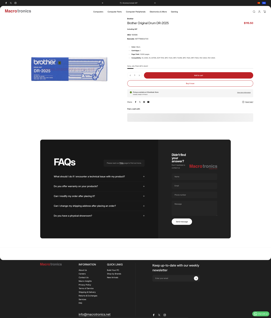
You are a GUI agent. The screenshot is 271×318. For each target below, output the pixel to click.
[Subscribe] (196, 278)
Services (82, 299)
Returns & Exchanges (88, 296)
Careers (82, 274)
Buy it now (190, 83)
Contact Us (83, 277)
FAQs (122, 163)
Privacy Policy (85, 285)
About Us (83, 270)
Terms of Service (86, 288)
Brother (130, 19)
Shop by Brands (114, 274)
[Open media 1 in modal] (69, 69)
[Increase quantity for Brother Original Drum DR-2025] (139, 75)
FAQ (80, 303)
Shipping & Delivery (87, 292)
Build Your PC (113, 270)
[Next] (154, 3)
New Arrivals (112, 277)
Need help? (249, 102)
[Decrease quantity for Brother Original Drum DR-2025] (129, 75)
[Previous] (102, 3)
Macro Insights (85, 281)
